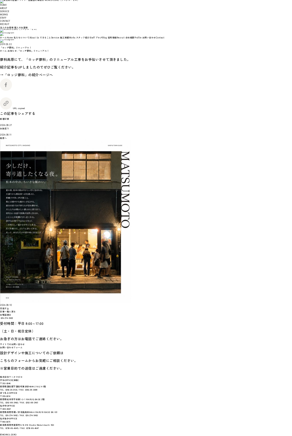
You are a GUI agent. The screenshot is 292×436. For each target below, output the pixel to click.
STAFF (3, 17)
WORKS (4, 14)
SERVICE (4, 11)
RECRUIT (4, 24)
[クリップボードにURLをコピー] (6, 107)
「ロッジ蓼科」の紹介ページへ (28, 74)
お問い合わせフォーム (11, 347)
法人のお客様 (6, 27)
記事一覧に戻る (8, 311)
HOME (3, 5)
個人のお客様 (21, 27)
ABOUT (3, 8)
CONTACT (5, 21)
